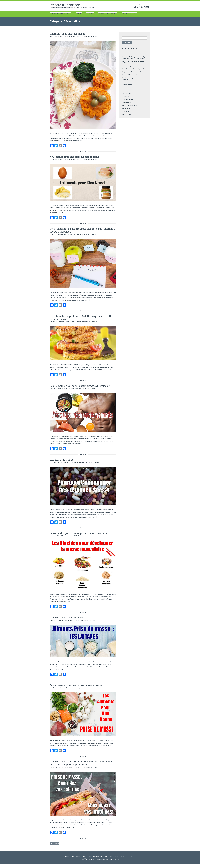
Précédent (56, 843)
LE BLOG (90, 14)
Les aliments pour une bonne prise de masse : (76, 685)
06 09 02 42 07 (142, 6)
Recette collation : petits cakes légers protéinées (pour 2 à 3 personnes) (134, 57)
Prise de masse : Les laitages (66, 617)
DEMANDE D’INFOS (129, 14)
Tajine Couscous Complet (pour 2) (133, 69)
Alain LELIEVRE (70, 36)
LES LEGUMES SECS (62, 459)
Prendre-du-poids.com (65, 5)
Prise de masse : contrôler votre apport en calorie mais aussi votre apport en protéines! (81, 763)
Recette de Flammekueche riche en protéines (133, 62)
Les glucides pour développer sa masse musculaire (79, 533)
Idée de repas (126, 102)
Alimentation (86, 36)
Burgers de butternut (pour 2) (131, 72)
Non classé (125, 111)
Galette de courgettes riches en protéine (132, 78)
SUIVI (79, 14)
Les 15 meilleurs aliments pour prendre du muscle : (80, 385)
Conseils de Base (127, 99)
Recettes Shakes (127, 114)
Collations (125, 96)
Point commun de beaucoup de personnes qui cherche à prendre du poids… (82, 230)
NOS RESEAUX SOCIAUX (107, 14)
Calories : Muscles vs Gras (130, 75)
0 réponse (94, 36)
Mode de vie (126, 108)
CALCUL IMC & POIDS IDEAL (60, 14)
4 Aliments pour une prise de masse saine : (75, 156)
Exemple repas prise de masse (67, 33)
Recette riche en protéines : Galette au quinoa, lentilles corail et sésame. (81, 317)
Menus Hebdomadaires (129, 105)
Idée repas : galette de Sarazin (132, 66)
